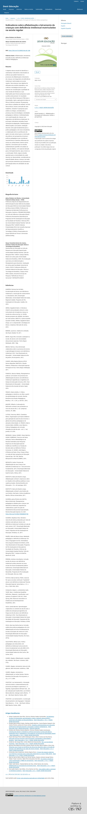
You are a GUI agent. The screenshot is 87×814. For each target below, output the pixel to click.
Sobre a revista (28, 9)
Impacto (6, 12)
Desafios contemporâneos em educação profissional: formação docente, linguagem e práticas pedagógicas (32, 725)
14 (25, 774)
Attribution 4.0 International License (29, 795)
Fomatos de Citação (41, 99)
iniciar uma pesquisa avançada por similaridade (30, 778)
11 (20, 774)
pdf (38, 72)
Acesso (82, 1)
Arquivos (11, 9)
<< (6, 774)
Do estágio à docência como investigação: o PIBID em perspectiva (31, 759)
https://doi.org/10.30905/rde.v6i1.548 (19, 50)
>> (29, 774)
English (63, 26)
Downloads (58, 9)
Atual (4, 9)
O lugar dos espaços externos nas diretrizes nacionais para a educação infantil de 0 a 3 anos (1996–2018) (31, 753)
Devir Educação (11, 6)
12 (21, 774)
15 (26, 774)
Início (7, 18)
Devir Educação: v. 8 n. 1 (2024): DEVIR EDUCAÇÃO (29, 743)
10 (18, 774)
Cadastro (76, 1)
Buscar (81, 9)
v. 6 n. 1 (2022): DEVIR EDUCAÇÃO (25, 18)
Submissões (39, 9)
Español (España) (66, 28)
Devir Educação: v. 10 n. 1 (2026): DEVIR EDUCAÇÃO (24, 735)
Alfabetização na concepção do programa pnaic (22, 765)
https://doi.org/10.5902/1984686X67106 (17, 514)
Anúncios (19, 9)
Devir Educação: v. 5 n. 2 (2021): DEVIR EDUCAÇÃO (32, 754)
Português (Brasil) (66, 23)
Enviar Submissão (67, 36)
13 (23, 774)
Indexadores (48, 9)
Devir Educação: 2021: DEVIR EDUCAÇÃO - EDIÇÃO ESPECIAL (30, 727)
